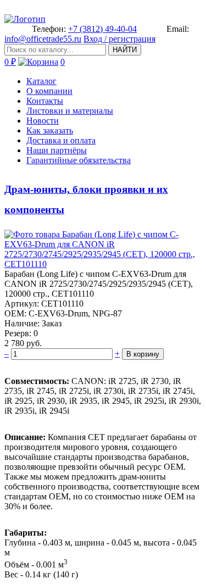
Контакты (44, 100)
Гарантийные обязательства (78, 160)
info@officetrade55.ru (42, 38)
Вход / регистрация (119, 38)
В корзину (142, 354)
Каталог (41, 81)
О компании (49, 91)
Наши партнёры (56, 150)
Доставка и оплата (61, 140)
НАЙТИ (125, 50)
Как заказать (49, 130)
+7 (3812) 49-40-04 (102, 29)
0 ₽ (10, 61)
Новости (42, 120)
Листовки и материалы (69, 110)
